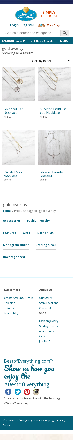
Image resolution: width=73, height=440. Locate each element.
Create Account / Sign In (18, 298)
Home (7, 211)
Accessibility (11, 313)
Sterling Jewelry (48, 326)
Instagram (39, 391)
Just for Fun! (45, 233)
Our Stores (46, 298)
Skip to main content (15, 10)
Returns (9, 308)
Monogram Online (16, 245)
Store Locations (48, 303)
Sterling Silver (42, 41)
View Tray (53, 25)
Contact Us (45, 308)
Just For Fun (46, 341)
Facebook (11, 391)
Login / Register (22, 25)
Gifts (26, 233)
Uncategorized (14, 257)
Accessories (12, 220)
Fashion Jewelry (14, 41)
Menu (64, 41)
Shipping (9, 303)
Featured (9, 233)
